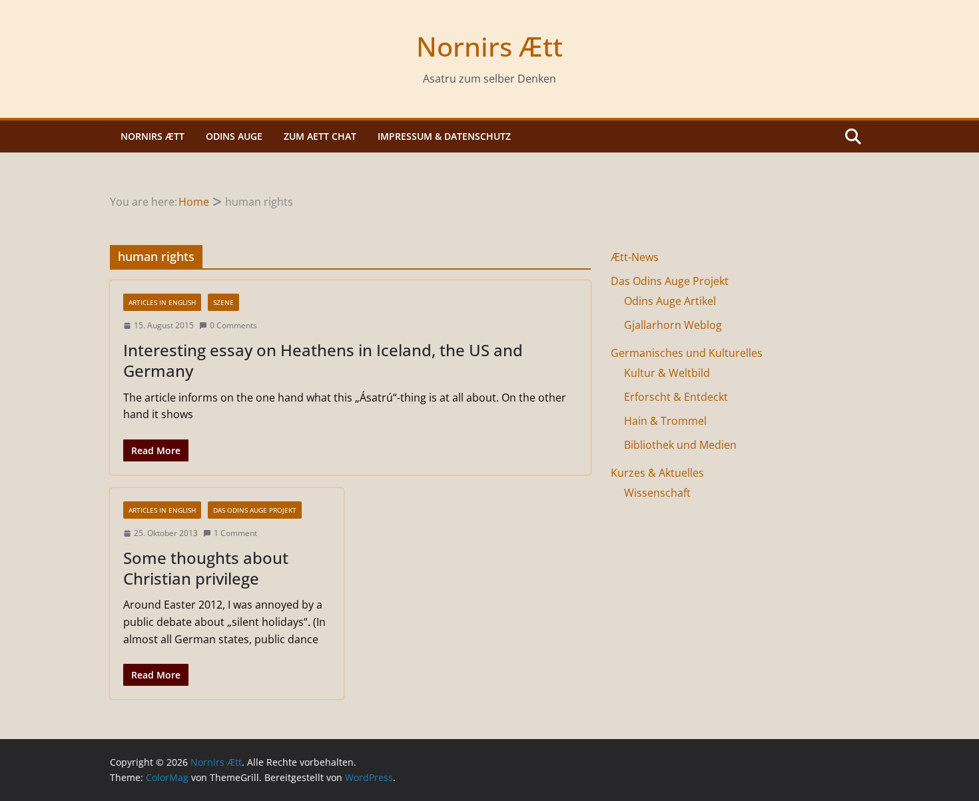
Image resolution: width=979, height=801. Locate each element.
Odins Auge (234, 136)
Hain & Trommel (665, 420)
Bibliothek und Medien (680, 444)
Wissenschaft (657, 492)
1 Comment (235, 533)
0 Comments (233, 325)
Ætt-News (635, 257)
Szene (223, 302)
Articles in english (162, 302)
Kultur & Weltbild (667, 373)
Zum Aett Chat (320, 136)
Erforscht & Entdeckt (676, 397)
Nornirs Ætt (489, 46)
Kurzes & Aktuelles (657, 472)
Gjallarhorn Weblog (673, 325)
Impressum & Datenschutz (444, 136)
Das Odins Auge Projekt (254, 510)
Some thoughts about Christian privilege (205, 568)
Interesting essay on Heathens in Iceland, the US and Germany (323, 360)
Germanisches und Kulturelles (687, 353)
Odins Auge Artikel (670, 301)
